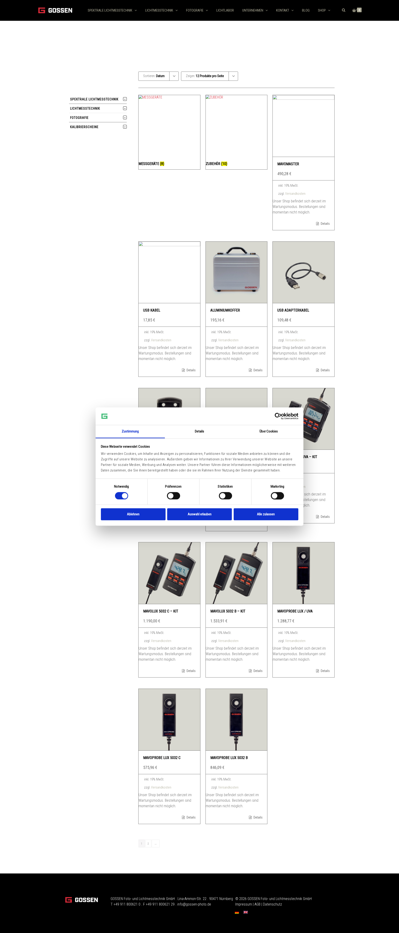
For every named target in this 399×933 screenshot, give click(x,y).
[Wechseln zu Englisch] (245, 912)
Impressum (243, 904)
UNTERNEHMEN (252, 10)
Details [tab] (199, 431)
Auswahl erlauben (200, 514)
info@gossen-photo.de (194, 904)
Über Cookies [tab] (269, 431)
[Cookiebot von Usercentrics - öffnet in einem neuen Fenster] (278, 416)
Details (325, 223)
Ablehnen (133, 514)
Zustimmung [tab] (130, 431)
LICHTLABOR (225, 10)
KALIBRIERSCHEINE (84, 127)
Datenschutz (272, 904)
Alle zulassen (266, 514)
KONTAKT (282, 10)
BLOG (306, 10)
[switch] (173, 495)
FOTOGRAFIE (194, 10)
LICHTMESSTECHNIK (159, 10)
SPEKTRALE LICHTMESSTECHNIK (110, 10)
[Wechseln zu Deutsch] (237, 912)
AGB (257, 904)
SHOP (322, 10)
